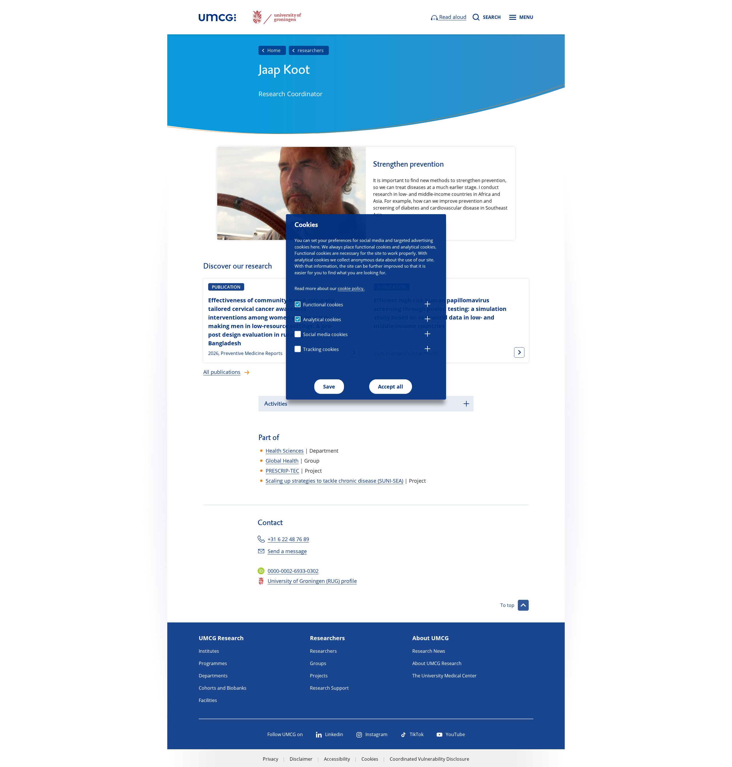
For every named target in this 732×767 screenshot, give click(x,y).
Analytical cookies (322, 319)
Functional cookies (323, 304)
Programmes (213, 663)
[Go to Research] (217, 17)
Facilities (208, 700)
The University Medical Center (444, 676)
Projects (319, 676)
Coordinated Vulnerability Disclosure (429, 759)
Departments (213, 676)
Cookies (369, 759)
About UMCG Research (437, 663)
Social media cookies (325, 334)
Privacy (270, 759)
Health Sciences (285, 450)
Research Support (329, 688)
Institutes (209, 651)
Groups (318, 663)
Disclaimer (301, 759)
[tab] (427, 305)
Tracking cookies (321, 349)
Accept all (390, 386)
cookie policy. (351, 288)
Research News (428, 651)
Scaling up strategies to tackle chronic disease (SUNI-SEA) (334, 480)
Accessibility (337, 759)
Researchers (323, 651)
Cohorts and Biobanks (222, 688)
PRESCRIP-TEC (282, 470)
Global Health (282, 460)
